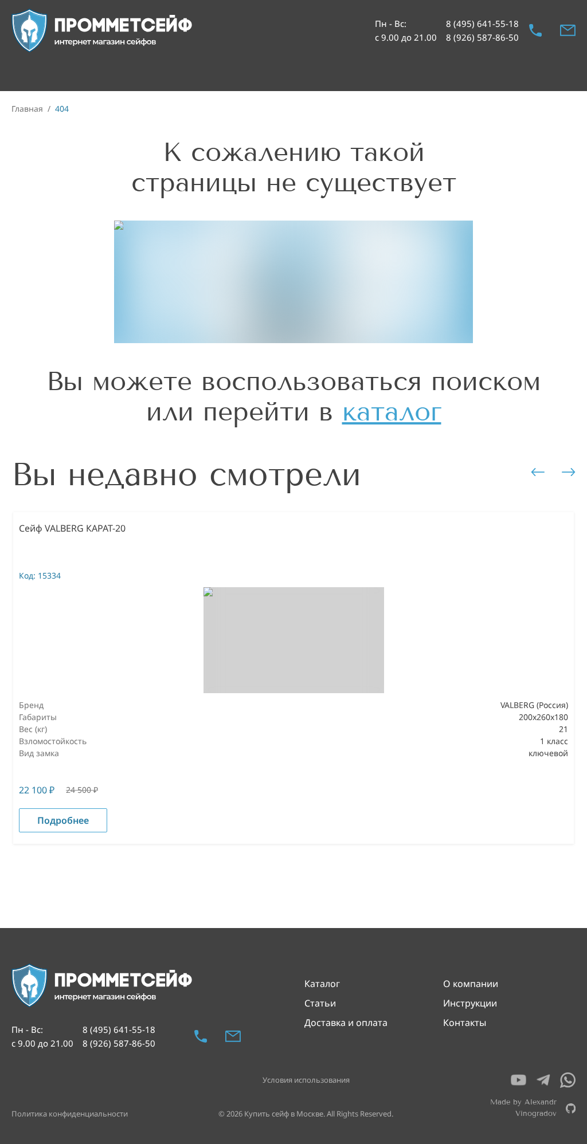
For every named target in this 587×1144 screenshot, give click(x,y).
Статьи (320, 1003)
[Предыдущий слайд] (538, 472)
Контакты (464, 1022)
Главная (27, 108)
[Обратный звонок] (535, 30)
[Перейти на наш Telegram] (543, 1080)
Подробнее (63, 820)
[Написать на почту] (568, 30)
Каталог (322, 983)
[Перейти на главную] (102, 31)
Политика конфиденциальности (69, 1113)
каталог (391, 411)
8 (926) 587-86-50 (482, 37)
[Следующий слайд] (569, 472)
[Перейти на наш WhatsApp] (568, 1080)
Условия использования (306, 1080)
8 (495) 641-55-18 (482, 23)
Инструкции (470, 1003)
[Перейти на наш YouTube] (518, 1080)
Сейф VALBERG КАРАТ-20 (72, 528)
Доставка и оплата (346, 1022)
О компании (470, 983)
